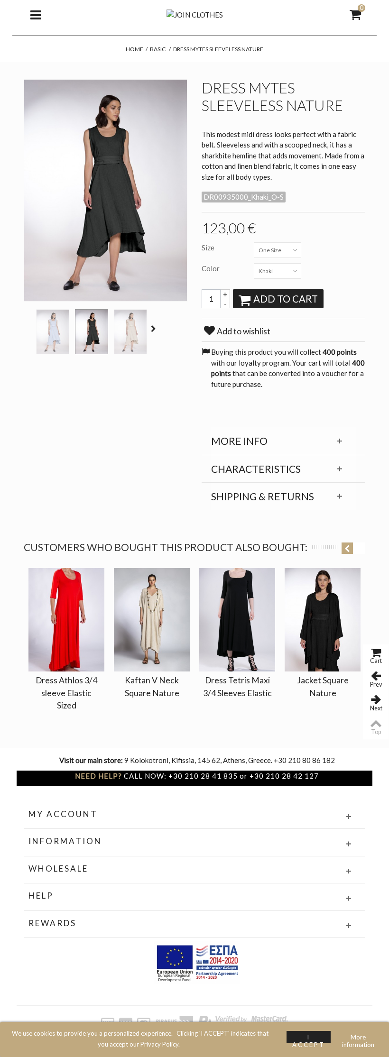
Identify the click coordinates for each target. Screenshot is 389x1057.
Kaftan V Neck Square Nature (152, 686)
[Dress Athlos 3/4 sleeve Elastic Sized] (66, 619)
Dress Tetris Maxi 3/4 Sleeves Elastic (237, 686)
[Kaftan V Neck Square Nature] (152, 619)
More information (358, 1038)
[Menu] (36, 14)
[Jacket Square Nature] (323, 619)
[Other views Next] (154, 328)
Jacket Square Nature (323, 686)
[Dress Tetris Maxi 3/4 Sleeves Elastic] (237, 619)
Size (209, 247)
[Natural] (130, 331)
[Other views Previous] (28, 328)
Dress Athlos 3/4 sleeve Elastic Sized (66, 692)
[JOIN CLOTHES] (195, 13)
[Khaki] (91, 331)
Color (211, 268)
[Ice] (52, 331)
